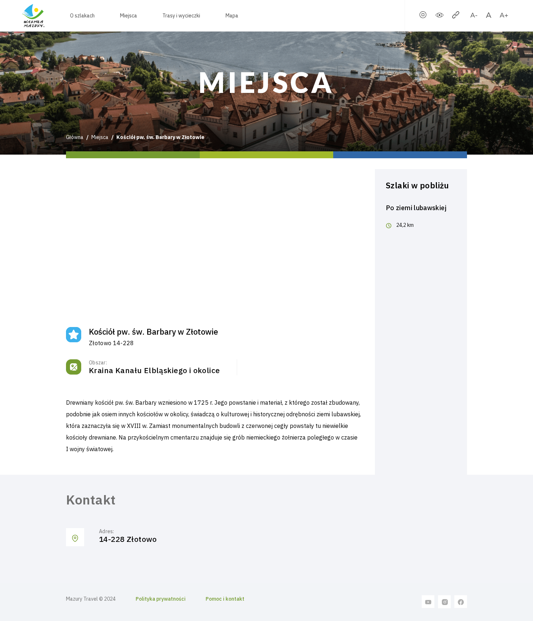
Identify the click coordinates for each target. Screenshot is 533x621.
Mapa (232, 15)
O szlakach (82, 15)
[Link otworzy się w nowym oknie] (428, 601)
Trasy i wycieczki (181, 15)
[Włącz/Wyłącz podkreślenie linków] (456, 16)
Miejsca (128, 15)
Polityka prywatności (161, 599)
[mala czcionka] (474, 16)
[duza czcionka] (504, 16)
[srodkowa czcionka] (488, 16)
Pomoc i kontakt (225, 599)
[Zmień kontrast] (439, 16)
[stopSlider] (423, 16)
